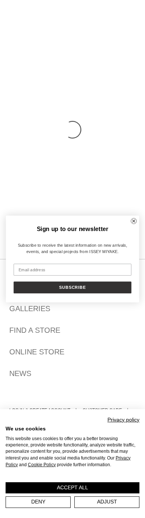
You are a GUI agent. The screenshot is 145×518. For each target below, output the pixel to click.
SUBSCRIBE (72, 287)
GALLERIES (29, 308)
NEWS (20, 373)
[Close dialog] (134, 221)
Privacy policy (123, 420)
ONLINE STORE (36, 352)
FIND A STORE (34, 330)
